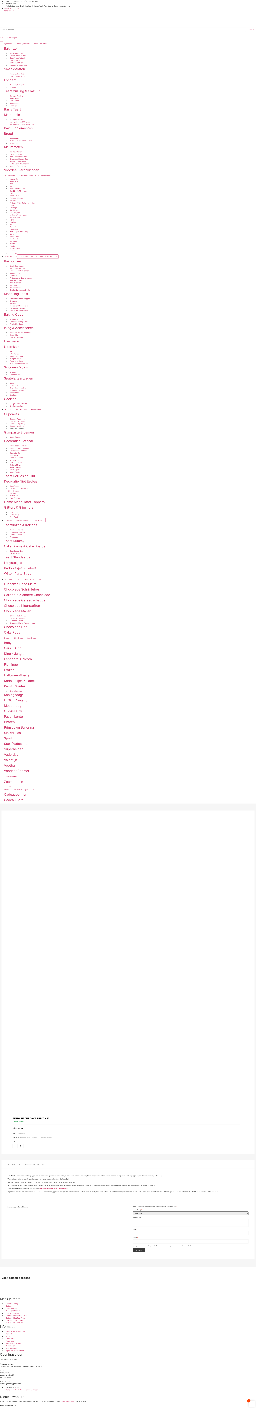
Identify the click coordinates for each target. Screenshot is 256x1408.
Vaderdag (11, 755)
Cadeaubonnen (15, 794)
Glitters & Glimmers (18, 507)
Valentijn (10, 760)
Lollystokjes (13, 563)
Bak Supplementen (18, 128)
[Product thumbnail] (6, 808)
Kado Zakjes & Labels (20, 568)
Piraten (9, 722)
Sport (8, 738)
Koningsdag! (13, 695)
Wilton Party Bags (17, 574)
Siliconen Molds (16, 367)
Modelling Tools (16, 294)
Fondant (10, 80)
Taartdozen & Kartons (20, 525)
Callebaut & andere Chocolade (27, 595)
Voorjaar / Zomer (16, 771)
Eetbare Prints (25, 1137)
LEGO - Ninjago (15, 700)
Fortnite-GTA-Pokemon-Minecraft (41, 1137)
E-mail (135, 1238)
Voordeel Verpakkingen (21, 170)
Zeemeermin (13, 782)
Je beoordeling (137, 1217)
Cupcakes (11, 414)
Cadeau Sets (13, 800)
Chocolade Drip (16, 627)
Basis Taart (12, 109)
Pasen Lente (13, 716)
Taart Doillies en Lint (19, 476)
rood (17, 1141)
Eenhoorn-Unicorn (18, 659)
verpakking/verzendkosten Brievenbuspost (53, 1188)
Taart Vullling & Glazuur (22, 91)
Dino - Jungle (14, 654)
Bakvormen (12, 261)
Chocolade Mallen (17, 611)
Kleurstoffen (13, 147)
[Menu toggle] (1, 41)
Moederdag (12, 706)
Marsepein (12, 115)
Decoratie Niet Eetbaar (21, 481)
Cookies (10, 399)
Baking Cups (13, 314)
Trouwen (10, 776)
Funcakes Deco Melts (20, 584)
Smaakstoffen (14, 69)
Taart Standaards (17, 557)
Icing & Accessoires (19, 328)
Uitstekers (12, 347)
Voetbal (10, 765)
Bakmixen (11, 48)
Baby (8, 643)
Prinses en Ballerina (19, 727)
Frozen (9, 670)
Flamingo (11, 664)
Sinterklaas (12, 733)
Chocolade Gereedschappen (25, 600)
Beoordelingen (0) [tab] (34, 1164)
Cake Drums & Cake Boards (24, 546)
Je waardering (137, 1210)
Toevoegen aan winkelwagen (44, 1146)
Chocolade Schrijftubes (22, 589)
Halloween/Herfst (17, 675)
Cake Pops (12, 632)
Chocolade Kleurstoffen (22, 606)
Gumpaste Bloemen (19, 432)
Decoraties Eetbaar (18, 441)
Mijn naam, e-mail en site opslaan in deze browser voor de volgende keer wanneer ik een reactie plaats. (164, 1246)
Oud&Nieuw (13, 711)
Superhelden (13, 749)
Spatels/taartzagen (18, 378)
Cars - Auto (13, 648)
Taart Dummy (14, 541)
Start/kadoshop (16, 744)
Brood (8, 134)
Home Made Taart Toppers (24, 502)
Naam (135, 1229)
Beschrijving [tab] (14, 1164)
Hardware (11, 341)
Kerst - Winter (14, 686)
